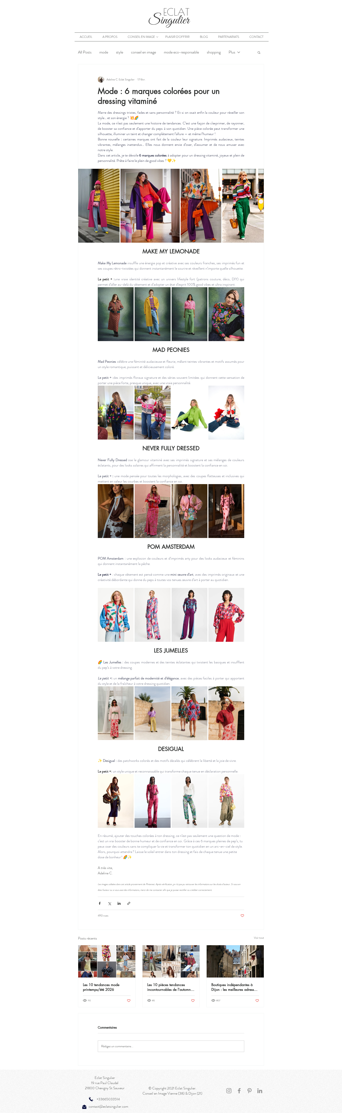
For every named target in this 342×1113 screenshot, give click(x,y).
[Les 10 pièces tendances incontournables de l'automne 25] (171, 961)
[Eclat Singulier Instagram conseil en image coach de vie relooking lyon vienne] (228, 1090)
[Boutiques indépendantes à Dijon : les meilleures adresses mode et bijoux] (235, 961)
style (119, 52)
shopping (214, 52)
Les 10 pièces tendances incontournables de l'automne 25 (170, 987)
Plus (232, 52)
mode (103, 52)
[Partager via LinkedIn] (119, 903)
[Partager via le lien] (129, 903)
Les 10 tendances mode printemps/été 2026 (101, 987)
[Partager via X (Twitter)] (109, 903)
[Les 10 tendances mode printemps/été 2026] (106, 961)
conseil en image (143, 52)
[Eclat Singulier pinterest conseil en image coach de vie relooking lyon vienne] (249, 1090)
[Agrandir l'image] (99, 206)
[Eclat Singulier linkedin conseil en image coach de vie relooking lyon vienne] (259, 1090)
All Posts (84, 52)
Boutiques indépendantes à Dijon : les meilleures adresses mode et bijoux (234, 987)
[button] (259, 52)
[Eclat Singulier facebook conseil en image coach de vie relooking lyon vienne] (239, 1090)
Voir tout (259, 938)
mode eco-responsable (181, 52)
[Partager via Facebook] (100, 903)
